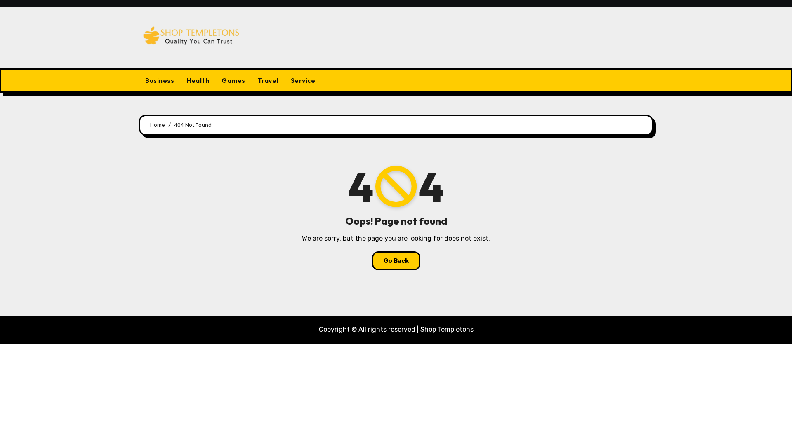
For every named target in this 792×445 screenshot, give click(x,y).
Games (233, 80)
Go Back (396, 261)
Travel (268, 80)
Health (197, 80)
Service (303, 80)
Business (159, 80)
